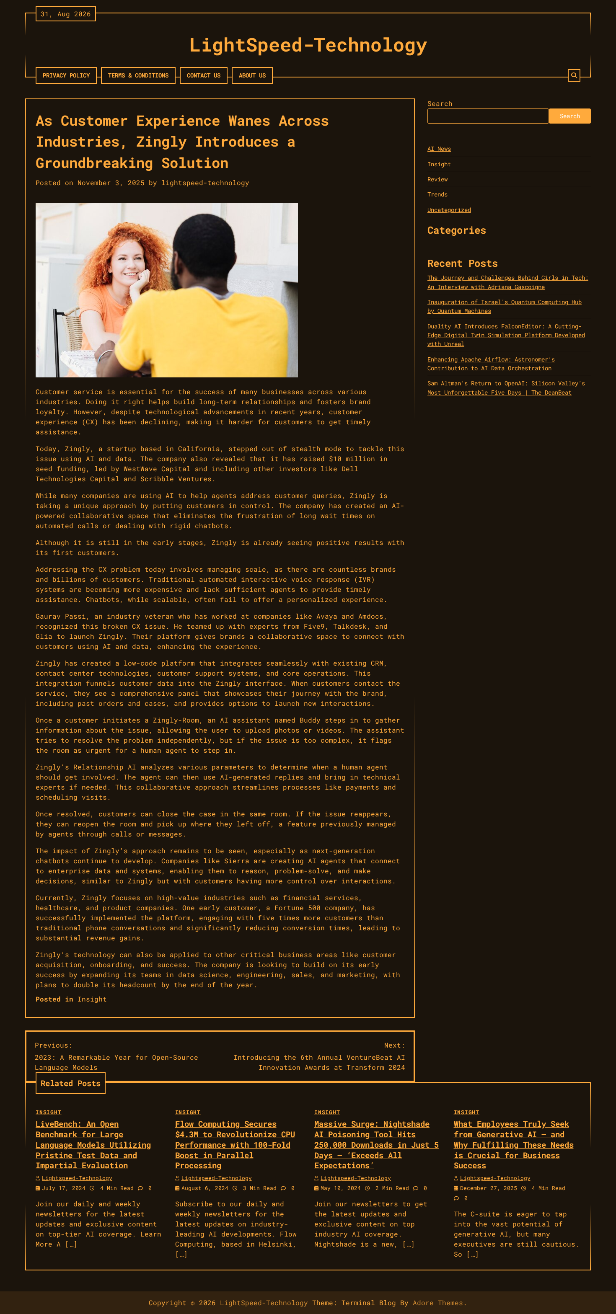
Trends (437, 195)
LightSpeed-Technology (308, 44)
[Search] (574, 75)
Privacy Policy (66, 75)
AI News (439, 149)
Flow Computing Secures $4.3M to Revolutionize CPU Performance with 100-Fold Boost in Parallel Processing (235, 1144)
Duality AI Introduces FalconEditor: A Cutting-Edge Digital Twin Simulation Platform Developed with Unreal (506, 335)
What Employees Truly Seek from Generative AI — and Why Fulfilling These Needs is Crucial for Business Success (514, 1144)
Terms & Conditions (138, 75)
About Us (252, 75)
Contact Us (203, 75)
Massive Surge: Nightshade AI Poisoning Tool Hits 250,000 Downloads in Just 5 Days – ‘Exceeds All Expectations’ (376, 1144)
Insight (92, 998)
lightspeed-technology (205, 182)
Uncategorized (449, 210)
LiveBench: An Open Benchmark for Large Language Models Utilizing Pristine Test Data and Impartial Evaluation (93, 1144)
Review (437, 179)
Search (440, 103)
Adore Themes (438, 1302)
